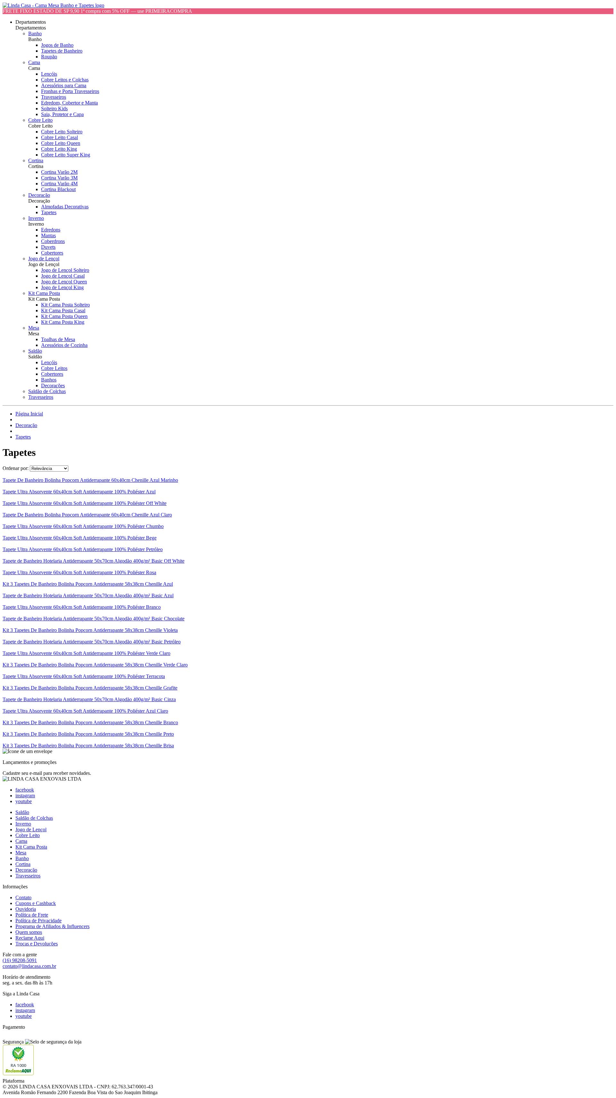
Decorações (53, 385)
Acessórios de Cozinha (64, 345)
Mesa (33, 328)
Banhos (48, 379)
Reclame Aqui (29, 938)
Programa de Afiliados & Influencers (52, 926)
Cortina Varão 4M (59, 183)
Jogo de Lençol (43, 258)
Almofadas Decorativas (65, 206)
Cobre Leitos (54, 368)
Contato (23, 897)
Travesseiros (53, 97)
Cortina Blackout (58, 189)
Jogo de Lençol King (62, 287)
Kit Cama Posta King (62, 322)
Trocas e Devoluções (36, 943)
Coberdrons (53, 241)
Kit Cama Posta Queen (64, 316)
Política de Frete (31, 915)
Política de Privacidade (38, 920)
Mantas (48, 235)
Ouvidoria (25, 909)
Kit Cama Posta (44, 293)
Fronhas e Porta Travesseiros (70, 91)
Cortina (35, 160)
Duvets (48, 247)
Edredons (50, 229)
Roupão (49, 56)
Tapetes (48, 212)
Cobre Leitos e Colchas (65, 79)
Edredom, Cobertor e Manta (69, 102)
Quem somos (28, 932)
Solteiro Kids (54, 108)
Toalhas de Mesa (58, 339)
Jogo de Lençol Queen (64, 281)
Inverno (36, 218)
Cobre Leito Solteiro (61, 131)
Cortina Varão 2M (59, 172)
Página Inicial (29, 413)
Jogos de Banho (57, 45)
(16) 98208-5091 (20, 960)
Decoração (39, 195)
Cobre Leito (40, 120)
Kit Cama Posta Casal (63, 310)
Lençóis (49, 74)
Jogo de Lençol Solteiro (65, 270)
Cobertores (52, 253)
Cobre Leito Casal (59, 137)
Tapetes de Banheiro (61, 51)
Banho (35, 33)
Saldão (35, 351)
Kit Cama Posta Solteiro (65, 304)
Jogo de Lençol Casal (63, 276)
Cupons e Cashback (35, 903)
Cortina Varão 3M (59, 177)
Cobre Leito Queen (60, 143)
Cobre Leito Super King (65, 154)
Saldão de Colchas (47, 391)
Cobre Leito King (59, 149)
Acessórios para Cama (63, 85)
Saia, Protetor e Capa (62, 114)
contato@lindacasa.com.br (29, 966)
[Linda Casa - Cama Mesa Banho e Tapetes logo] (53, 5)
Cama (34, 62)
